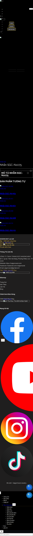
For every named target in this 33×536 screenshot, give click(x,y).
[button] (16, 170)
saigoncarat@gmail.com (12, 268)
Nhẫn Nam (8, 22)
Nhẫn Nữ (7, 24)
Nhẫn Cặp (8, 26)
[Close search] (1, 531)
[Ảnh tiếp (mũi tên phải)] (30, 268)
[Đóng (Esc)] (27, 2)
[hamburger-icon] (31, 9)
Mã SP (6, 13)
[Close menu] (0, 492)
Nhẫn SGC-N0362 (8, 193)
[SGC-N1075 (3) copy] (16, 37)
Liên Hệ (2, 287)
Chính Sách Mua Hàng (7, 299)
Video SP (7, 16)
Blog (1, 289)
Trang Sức (3, 282)
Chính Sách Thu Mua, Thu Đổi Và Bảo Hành (14, 301)
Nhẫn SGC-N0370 (8, 230)
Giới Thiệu (7, 11)
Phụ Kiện (9, 524)
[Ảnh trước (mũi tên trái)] (3, 268)
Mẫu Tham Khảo (9, 18)
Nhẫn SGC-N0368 (8, 218)
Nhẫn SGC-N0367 (8, 206)
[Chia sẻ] (24, 2)
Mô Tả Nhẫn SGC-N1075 (12, 174)
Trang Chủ (7, 9)
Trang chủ (3, 34)
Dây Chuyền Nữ (10, 31)
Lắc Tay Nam (9, 33)
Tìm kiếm (31, 535)
